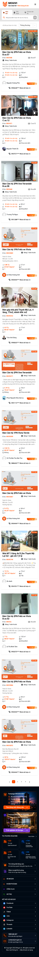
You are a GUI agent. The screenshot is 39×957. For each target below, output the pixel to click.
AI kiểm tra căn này (11, 72)
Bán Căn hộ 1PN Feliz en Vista (16, 249)
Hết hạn (34, 162)
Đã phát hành (33, 31)
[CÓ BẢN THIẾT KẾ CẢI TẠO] (34, 179)
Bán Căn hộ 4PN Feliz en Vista (16, 742)
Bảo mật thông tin (12, 950)
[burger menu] (35, 4)
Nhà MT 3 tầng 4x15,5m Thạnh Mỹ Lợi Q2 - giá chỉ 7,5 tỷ (18, 554)
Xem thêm (31, 836)
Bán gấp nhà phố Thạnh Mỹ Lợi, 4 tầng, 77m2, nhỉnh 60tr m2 (17, 311)
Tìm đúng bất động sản (15, 807)
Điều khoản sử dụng (26, 950)
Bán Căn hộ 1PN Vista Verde (15, 433)
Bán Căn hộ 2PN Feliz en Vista (16, 493)
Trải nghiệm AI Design (14, 830)
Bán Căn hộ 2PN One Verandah (17, 372)
